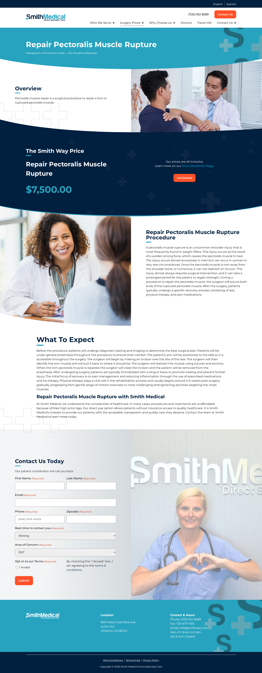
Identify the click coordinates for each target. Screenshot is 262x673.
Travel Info (204, 22)
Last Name (80, 478)
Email (25, 495)
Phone (26, 511)
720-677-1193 (185, 623)
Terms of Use (133, 660)
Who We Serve (100, 22)
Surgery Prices (130, 22)
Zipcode (78, 511)
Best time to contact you (39, 528)
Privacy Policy (151, 660)
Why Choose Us (160, 22)
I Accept (24, 567)
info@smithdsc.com (193, 628)
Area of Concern (33, 544)
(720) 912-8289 (198, 14)
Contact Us (225, 22)
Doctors (186, 22)
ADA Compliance (113, 660)
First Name (29, 478)
